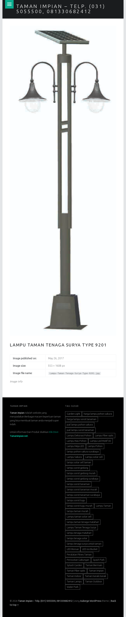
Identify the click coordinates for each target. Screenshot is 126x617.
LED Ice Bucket (89, 549)
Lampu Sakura (74, 457)
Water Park (72, 587)
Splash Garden (74, 565)
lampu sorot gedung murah (81, 473)
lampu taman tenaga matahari (83, 522)
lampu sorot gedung (77, 468)
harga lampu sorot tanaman (81, 419)
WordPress (95, 601)
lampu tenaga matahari (79, 533)
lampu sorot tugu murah (79, 505)
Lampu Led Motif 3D (100, 441)
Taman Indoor (74, 576)
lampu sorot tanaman (78, 484)
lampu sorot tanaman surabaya (83, 495)
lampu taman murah (77, 511)
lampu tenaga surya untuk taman (84, 543)
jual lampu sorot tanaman (80, 430)
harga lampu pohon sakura (98, 413)
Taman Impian (96, 570)
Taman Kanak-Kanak (95, 576)
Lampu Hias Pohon (76, 441)
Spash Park (99, 560)
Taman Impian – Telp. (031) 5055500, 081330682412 (60, 8)
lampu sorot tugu (76, 500)
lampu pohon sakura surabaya (83, 451)
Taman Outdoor (93, 581)
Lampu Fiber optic (104, 435)
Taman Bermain (94, 565)
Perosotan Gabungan (78, 560)
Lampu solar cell (94, 457)
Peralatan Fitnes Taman (79, 554)
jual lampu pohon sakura (80, 424)
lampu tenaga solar (77, 538)
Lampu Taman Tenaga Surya (81, 527)
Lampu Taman (103, 505)
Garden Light (73, 413)
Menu (9, 4)
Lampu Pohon (95, 446)
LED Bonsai (73, 549)
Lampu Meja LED (75, 446)
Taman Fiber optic (76, 570)
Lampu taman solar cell (79, 516)
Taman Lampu (74, 581)
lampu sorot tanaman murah (82, 489)
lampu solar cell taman (79, 462)
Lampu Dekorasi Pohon (79, 435)
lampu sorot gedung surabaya (82, 478)
